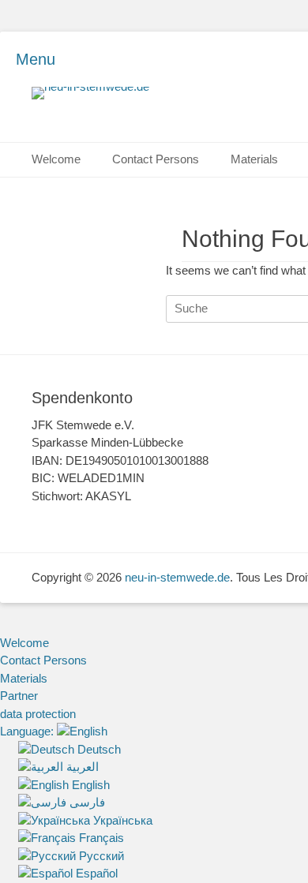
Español (95, 873)
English (89, 784)
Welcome (56, 159)
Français (100, 837)
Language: (28, 731)
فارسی (85, 802)
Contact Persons (155, 159)
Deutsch (97, 749)
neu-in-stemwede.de (177, 577)
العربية (81, 766)
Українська (121, 820)
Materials (254, 159)
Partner (19, 695)
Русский (100, 855)
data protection (38, 713)
